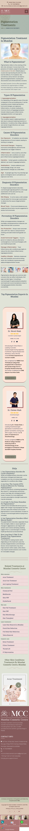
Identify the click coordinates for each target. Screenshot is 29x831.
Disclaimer (19, 808)
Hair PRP (6, 611)
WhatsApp (24, 824)
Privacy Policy (10, 808)
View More (10, 378)
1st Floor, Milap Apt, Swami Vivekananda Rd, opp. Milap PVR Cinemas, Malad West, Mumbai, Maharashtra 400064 (14, 744)
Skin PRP (6, 598)
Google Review (9, 829)
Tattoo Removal (8, 635)
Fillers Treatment (8, 645)
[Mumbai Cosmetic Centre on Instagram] (14, 811)
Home (2, 28)
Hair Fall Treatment (9, 608)
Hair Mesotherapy (9, 615)
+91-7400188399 (14, 4)
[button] (25, 689)
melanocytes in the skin (8, 71)
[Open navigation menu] (26, 11)
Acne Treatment (8, 577)
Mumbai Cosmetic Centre (19, 805)
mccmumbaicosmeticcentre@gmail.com (15, 6)
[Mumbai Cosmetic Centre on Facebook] (10, 811)
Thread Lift (6, 649)
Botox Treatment (8, 642)
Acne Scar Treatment (10, 581)
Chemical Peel (7, 591)
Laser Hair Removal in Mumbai (13, 625)
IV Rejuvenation (8, 652)
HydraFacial (7, 601)
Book (14, 824)
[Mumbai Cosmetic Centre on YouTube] (19, 811)
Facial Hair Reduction (10, 628)
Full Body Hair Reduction (11, 632)
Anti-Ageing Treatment (10, 584)
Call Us (5, 824)
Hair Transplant (8, 618)
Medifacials (7, 594)
